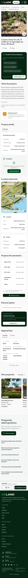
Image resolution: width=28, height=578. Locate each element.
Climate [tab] (12, 335)
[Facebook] (6, 565)
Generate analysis (14, 171)
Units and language (15, 574)
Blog (3, 518)
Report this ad (15, 365)
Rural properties (5, 7)
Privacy (4, 541)
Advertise (16, 2)
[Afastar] (24, 191)
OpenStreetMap (21, 211)
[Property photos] (14, 24)
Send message (18, 76)
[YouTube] (11, 565)
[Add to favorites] (19, 380)
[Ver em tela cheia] (24, 184)
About (3, 524)
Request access (15, 295)
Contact (4, 527)
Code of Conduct (6, 544)
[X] (14, 565)
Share (13, 48)
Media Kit (4, 532)
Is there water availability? (10, 67)
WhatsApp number (21, 487)
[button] (14, 115)
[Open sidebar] (23, 2)
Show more (4, 102)
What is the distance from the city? (12, 71)
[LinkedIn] (8, 565)
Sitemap (4, 546)
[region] (14, 197)
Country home (15, 7)
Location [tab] (5, 335)
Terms (3, 538)
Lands (3, 507)
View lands (20, 374)
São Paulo (3, 9)
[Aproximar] (24, 188)
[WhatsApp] (17, 565)
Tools (3, 515)
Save (5, 48)
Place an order (5, 512)
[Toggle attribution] (25, 211)
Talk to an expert (9, 433)
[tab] (5, 129)
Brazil (22, 7)
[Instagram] (3, 565)
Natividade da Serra (14, 9)
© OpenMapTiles (11, 211)
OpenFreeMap (5, 211)
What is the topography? (10, 63)
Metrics (4, 529)
